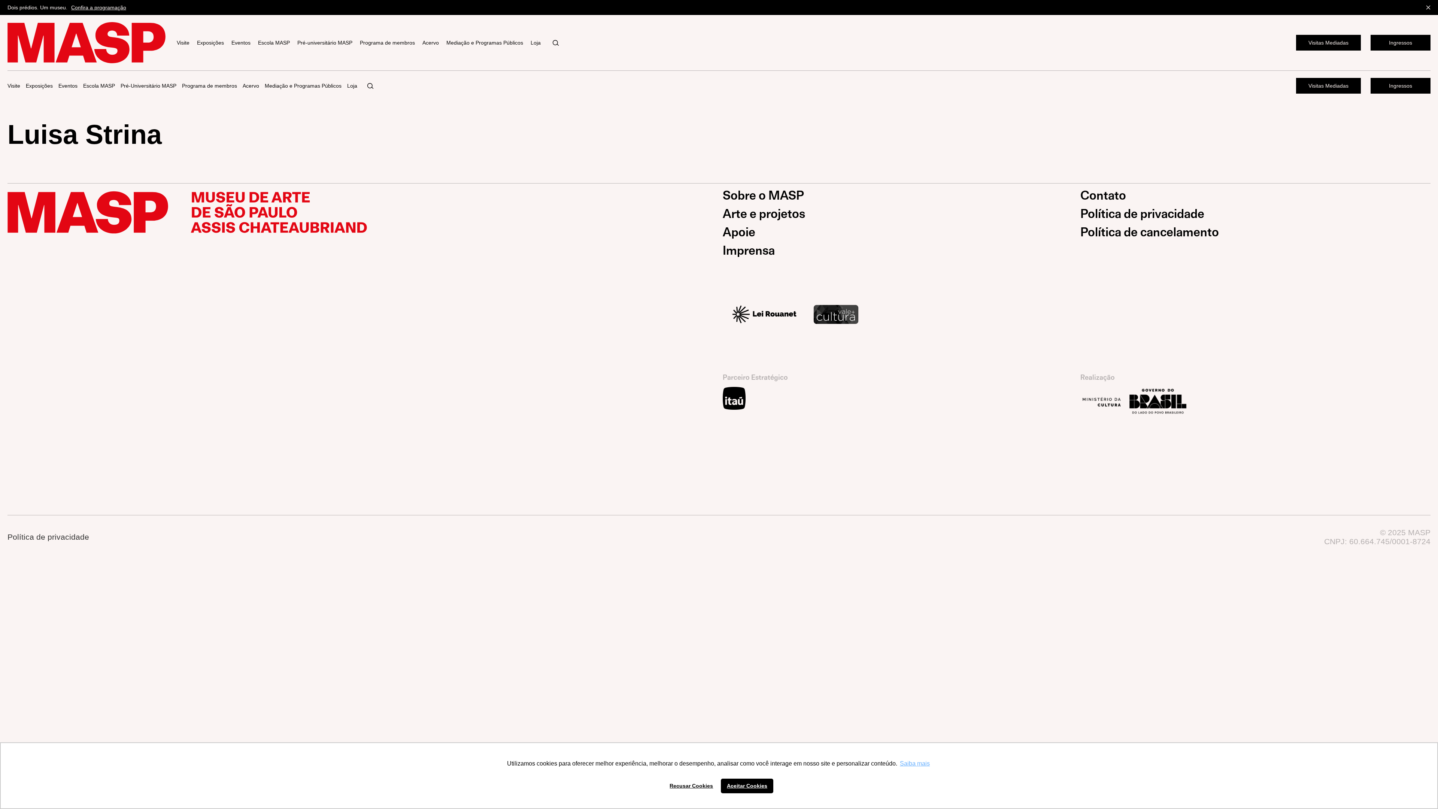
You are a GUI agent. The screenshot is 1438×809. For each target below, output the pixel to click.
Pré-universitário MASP (324, 43)
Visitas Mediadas (1328, 43)
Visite (183, 43)
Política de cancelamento (1149, 232)
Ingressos (1400, 43)
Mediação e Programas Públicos (484, 43)
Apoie (739, 232)
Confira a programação (98, 7)
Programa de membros (387, 43)
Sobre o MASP (763, 195)
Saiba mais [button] (915, 763)
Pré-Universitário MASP (148, 86)
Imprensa (749, 250)
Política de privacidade (1142, 213)
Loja (536, 43)
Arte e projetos (764, 213)
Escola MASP (274, 43)
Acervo (430, 43)
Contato (1103, 195)
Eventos (241, 43)
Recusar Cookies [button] (691, 786)
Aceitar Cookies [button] (747, 786)
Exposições (210, 43)
